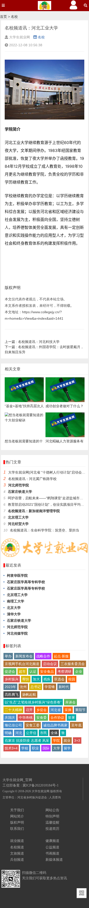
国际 (46, 748)
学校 (24, 748)
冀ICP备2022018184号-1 (40, 785)
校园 (71, 679)
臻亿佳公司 (13, 725)
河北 (18, 733)
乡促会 (41, 710)
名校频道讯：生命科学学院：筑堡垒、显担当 (44, 530)
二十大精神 (13, 710)
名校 (14, 17)
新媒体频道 (54, 859)
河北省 (55, 710)
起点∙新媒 (61, 656)
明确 (8, 733)
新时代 (64, 687)
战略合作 (43, 656)
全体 (54, 733)
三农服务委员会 (73, 664)
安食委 (41, 717)
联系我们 (17, 829)
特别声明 (52, 816)
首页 (3, 17)
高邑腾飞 (12, 694)
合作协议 (57, 717)
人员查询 (55, 797)
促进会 (10, 671)
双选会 (59, 679)
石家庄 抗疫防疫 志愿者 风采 (27, 740)
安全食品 (47, 671)
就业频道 (17, 841)
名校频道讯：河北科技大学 (32, 342)
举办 (8, 656)
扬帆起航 (29, 694)
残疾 (47, 679)
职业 (35, 748)
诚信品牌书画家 (55, 725)
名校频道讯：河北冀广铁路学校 (33, 479)
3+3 (77, 740)
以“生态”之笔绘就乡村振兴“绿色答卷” (33, 702)
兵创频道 (17, 859)
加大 (36, 679)
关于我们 (17, 810)
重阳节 (80, 710)
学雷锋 (49, 687)
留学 (67, 748)
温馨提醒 (52, 822)
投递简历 (52, 829)
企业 (78, 671)
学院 (56, 740)
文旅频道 (17, 853)
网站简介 (17, 816)
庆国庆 (10, 717)
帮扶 (25, 679)
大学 (56, 748)
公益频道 (52, 847)
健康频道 (52, 841)
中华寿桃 (26, 717)
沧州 (23, 687)
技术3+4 (11, 748)
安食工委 (33, 725)
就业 (67, 740)
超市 (22, 671)
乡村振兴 (12, 679)
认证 (32, 671)
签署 (71, 717)
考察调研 (64, 671)
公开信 (31, 733)
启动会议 (50, 664)
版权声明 (17, 822)
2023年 (10, 687)
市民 (43, 733)
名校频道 (17, 847)
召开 (29, 710)
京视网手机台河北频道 (22, 664)
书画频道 (52, 853)
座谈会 (70, 702)
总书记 (35, 687)
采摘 (68, 710)
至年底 (76, 725)
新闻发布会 (24, 656)
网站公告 (52, 810)
